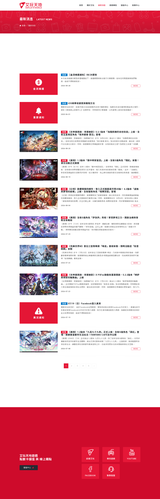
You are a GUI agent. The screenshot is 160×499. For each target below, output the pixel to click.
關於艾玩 (90, 5)
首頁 (81, 5)
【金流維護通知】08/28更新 (82, 74)
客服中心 (136, 5)
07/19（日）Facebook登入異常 (84, 303)
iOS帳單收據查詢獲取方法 (81, 103)
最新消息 (102, 5)
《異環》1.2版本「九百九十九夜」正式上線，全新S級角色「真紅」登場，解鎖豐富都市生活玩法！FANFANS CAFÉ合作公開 (100, 333)
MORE (135, 86)
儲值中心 (124, 5)
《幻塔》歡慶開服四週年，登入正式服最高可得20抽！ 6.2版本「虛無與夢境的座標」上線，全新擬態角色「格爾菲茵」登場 (100, 190)
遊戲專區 (113, 5)
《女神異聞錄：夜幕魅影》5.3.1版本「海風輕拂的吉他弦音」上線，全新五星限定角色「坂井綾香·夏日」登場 (100, 133)
